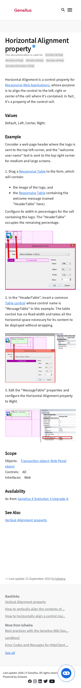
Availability (15, 491)
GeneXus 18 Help (54, 54)
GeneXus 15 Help (55, 60)
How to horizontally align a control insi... (35, 616)
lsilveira (60, 579)
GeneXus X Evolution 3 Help (20, 65)
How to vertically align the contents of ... (35, 609)
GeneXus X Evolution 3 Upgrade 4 (43, 498)
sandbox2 (12, 637)
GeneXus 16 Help (34, 60)
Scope (11, 453)
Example (13, 136)
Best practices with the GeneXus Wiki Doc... (36, 630)
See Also (13, 512)
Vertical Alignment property (26, 520)
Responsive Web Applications (27, 85)
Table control (15, 303)
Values (11, 115)
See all (10, 652)
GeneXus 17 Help (14, 60)
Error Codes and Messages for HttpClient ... (36, 645)
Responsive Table (32, 171)
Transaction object (35, 461)
